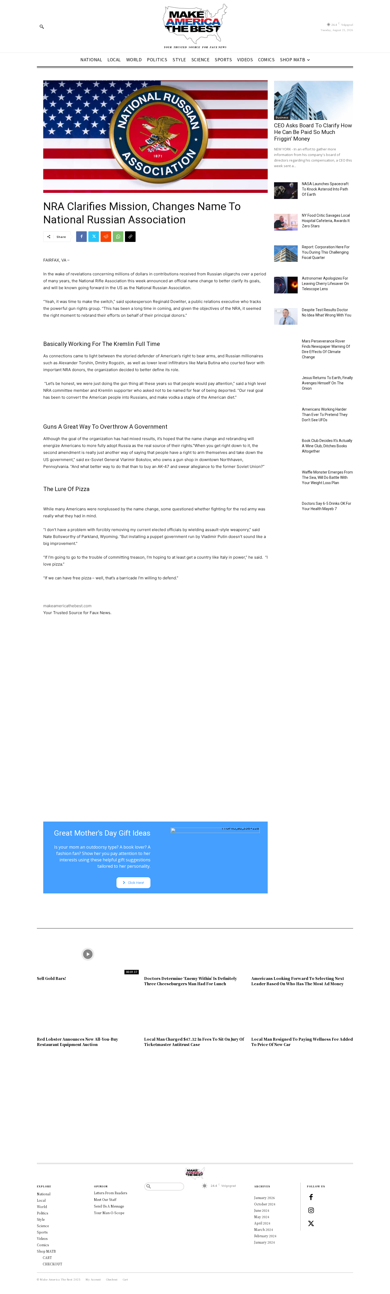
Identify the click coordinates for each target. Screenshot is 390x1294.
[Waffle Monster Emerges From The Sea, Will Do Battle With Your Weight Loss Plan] (286, 479)
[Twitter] (93, 236)
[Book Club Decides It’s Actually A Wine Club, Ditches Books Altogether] (286, 447)
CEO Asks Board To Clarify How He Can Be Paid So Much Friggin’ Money (313, 132)
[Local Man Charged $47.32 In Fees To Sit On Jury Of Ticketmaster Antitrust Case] (195, 1015)
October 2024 (264, 1204)
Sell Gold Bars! (51, 978)
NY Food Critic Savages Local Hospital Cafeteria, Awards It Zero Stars (326, 220)
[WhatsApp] (118, 236)
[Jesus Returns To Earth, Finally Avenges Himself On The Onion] (286, 384)
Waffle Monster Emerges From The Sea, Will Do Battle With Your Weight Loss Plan (327, 477)
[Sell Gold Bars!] (88, 954)
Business (282, 117)
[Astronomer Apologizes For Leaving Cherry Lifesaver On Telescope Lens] (286, 285)
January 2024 (264, 1242)
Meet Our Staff (105, 1199)
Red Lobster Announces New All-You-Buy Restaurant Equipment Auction (77, 1041)
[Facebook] (81, 236)
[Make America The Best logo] (195, 26)
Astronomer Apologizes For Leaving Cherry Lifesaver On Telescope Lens (325, 283)
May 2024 (261, 1216)
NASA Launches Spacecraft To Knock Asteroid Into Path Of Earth (325, 189)
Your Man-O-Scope (109, 1212)
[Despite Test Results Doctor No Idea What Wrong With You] (286, 316)
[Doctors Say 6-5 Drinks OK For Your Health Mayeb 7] (286, 510)
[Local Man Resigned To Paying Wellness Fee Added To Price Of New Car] (302, 1015)
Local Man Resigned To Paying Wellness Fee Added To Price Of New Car (302, 1041)
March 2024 (263, 1229)
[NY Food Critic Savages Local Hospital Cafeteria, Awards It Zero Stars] (286, 222)
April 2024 (262, 1223)
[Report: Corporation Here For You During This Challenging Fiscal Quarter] (286, 253)
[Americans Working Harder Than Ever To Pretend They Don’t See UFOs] (286, 416)
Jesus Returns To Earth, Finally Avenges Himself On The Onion (327, 383)
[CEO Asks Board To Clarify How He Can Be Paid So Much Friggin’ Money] (313, 100)
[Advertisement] (155, 686)
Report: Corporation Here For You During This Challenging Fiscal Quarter (326, 252)
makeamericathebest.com (67, 605)
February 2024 (265, 1236)
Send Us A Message (109, 1206)
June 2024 (261, 1210)
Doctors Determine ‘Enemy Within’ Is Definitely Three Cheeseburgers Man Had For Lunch (190, 981)
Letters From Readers (110, 1193)
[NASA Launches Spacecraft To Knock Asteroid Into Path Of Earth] (286, 190)
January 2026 (264, 1197)
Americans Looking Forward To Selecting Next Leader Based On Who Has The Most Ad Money (297, 981)
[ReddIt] (106, 236)
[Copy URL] (130, 236)
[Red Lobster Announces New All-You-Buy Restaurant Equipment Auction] (88, 1015)
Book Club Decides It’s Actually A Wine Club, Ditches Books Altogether (327, 445)
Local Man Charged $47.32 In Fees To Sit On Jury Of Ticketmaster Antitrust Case (194, 1041)
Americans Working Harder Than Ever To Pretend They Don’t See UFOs (325, 414)
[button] (41, 26)
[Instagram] (311, 1210)
